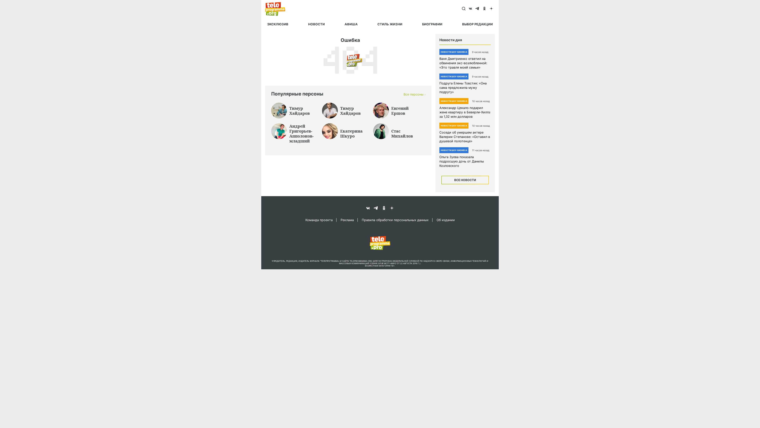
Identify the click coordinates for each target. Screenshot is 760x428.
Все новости (465, 180)
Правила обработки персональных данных (395, 220)
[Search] (463, 9)
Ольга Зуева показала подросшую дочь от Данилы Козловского (461, 161)
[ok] (484, 9)
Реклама (347, 220)
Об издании (446, 220)
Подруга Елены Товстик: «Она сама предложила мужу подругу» (463, 87)
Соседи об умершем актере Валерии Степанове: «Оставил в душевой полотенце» (464, 136)
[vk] (470, 9)
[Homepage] (277, 9)
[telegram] (477, 9)
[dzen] (491, 9)
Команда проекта (319, 220)
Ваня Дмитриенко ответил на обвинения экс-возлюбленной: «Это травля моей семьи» (463, 63)
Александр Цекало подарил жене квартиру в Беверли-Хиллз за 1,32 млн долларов (464, 112)
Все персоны (414, 94)
